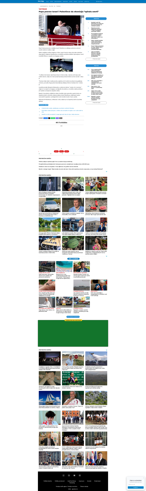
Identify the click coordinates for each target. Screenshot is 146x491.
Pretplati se (136, 487)
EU (54, 6)
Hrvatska (65, 1)
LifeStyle (86, 1)
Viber (57, 118)
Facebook (45, 118)
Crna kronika (57, 1)
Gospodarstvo (44, 6)
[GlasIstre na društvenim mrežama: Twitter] (70, 475)
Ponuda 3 (66, 151)
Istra (51, 1)
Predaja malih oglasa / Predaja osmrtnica (66, 486)
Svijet (70, 1)
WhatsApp (53, 118)
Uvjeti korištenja (72, 481)
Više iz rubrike (73, 259)
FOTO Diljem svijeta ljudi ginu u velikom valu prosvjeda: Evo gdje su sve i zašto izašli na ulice (62, 111)
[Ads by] (53, 72)
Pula (47, 1)
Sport (75, 1)
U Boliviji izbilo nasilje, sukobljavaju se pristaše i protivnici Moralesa (58, 108)
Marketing (72, 483)
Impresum (82, 481)
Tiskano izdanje (84, 486)
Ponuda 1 (56, 151)
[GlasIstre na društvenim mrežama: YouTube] (75, 475)
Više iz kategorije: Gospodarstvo (73, 316)
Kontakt (89, 481)
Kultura (80, 1)
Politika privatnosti (60, 481)
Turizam (58, 6)
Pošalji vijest (97, 481)
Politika (51, 6)
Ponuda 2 (61, 151)
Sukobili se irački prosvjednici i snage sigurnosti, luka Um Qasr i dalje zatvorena (60, 114)
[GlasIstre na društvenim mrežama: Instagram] (81, 475)
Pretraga (99, 1)
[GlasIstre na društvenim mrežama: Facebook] (64, 475)
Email (61, 118)
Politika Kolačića (48, 481)
